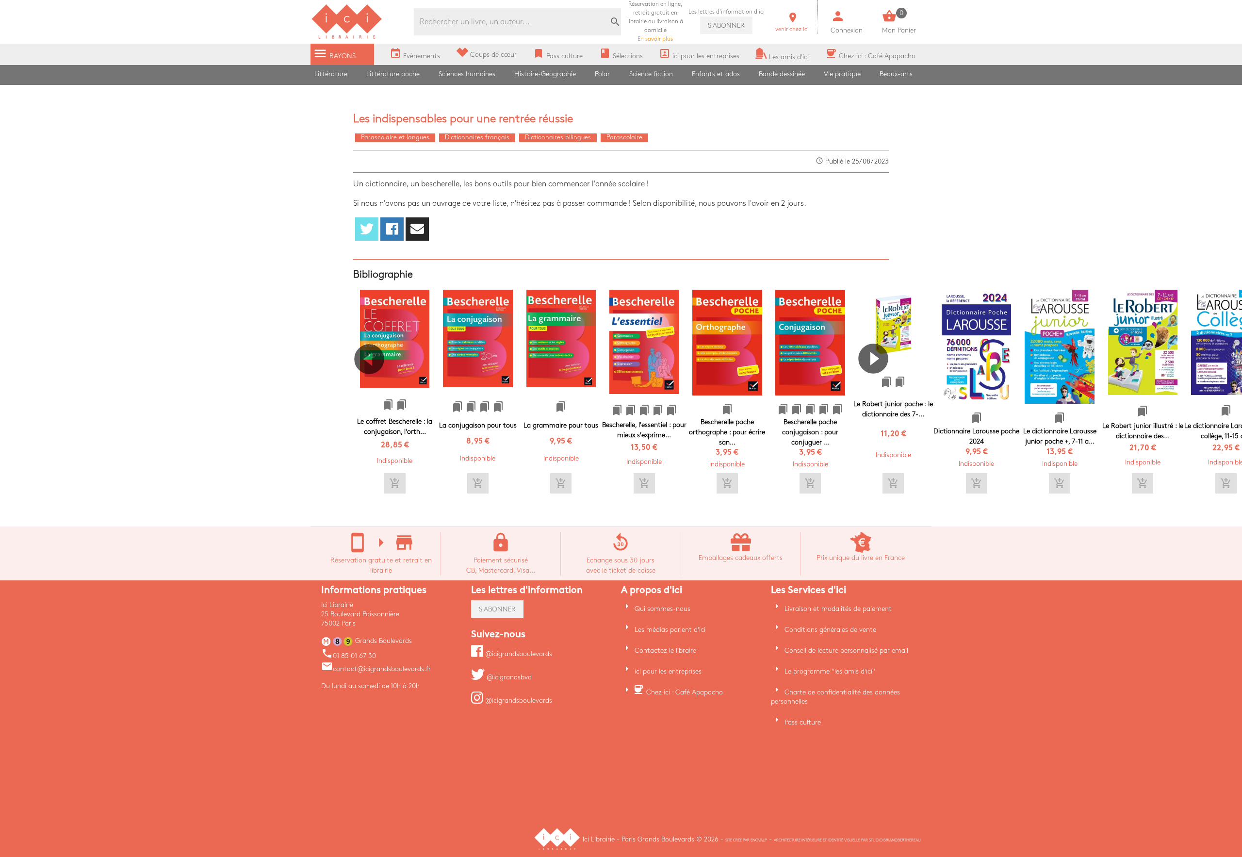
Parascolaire (624, 137)
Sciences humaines (467, 74)
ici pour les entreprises (668, 671)
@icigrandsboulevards (517, 654)
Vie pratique (842, 74)
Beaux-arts (896, 74)
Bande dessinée (782, 74)
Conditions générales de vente (830, 629)
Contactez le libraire (665, 650)
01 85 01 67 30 (348, 656)
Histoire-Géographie (545, 74)
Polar (602, 74)
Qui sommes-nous (662, 609)
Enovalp (759, 840)
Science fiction (651, 74)
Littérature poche (393, 74)
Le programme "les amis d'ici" (829, 671)
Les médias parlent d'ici (670, 629)
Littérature (330, 74)
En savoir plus (655, 21)
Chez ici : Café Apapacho (684, 692)
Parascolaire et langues (395, 137)
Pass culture (802, 722)
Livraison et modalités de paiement (838, 609)
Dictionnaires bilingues (558, 137)
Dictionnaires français (477, 137)
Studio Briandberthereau (895, 840)
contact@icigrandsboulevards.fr (376, 669)
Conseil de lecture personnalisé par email (846, 650)
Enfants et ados (716, 74)
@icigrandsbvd (508, 677)
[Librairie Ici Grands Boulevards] (346, 37)
